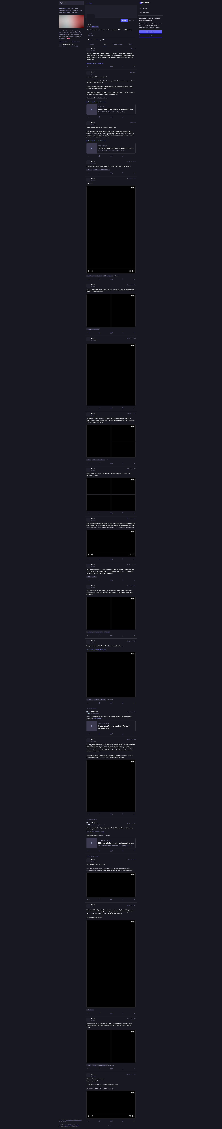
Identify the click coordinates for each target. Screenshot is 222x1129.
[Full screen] (133, 271)
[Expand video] (129, 271)
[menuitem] (111, 229)
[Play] (88, 271)
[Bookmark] (123, 67)
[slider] (111, 268)
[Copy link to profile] (129, 20)
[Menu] (133, 20)
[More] (134, 67)
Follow (124, 20)
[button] (111, 229)
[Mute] (92, 271)
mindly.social (95, 26)
